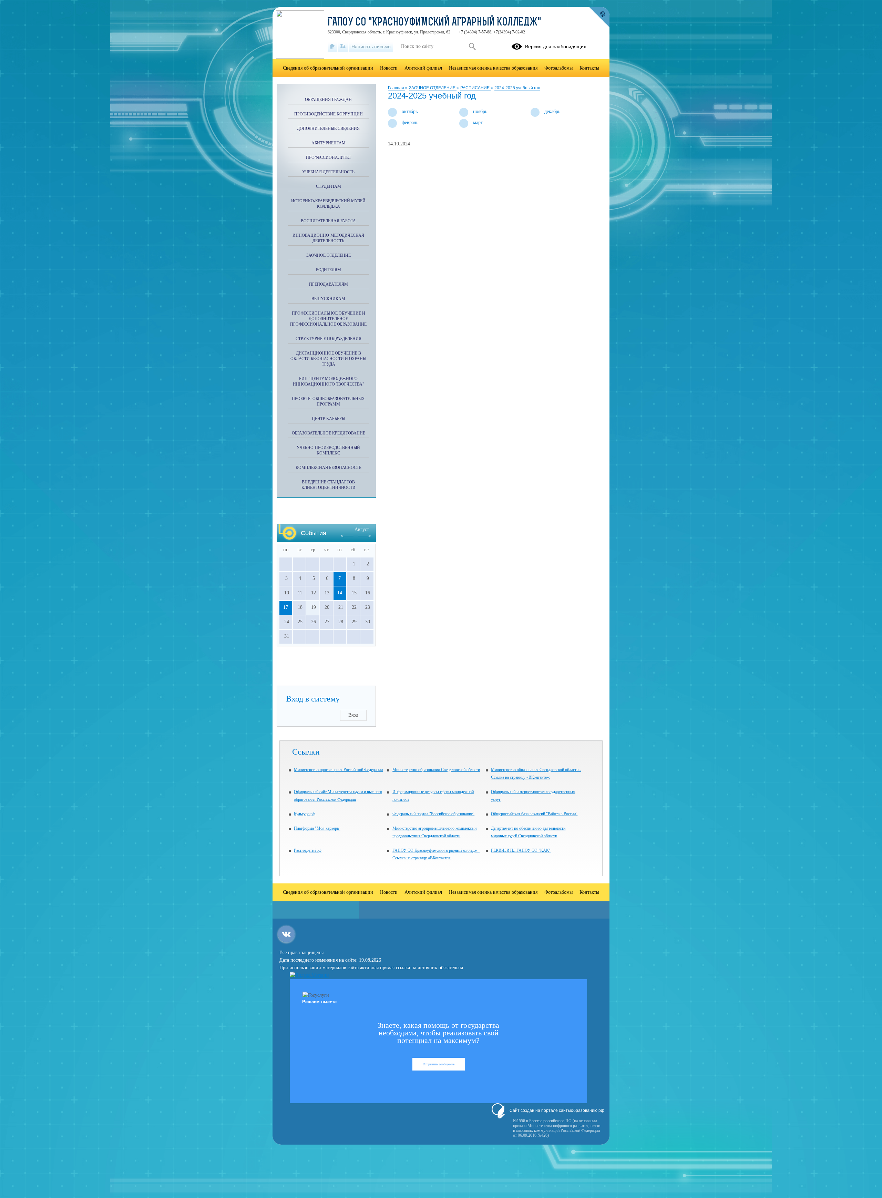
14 (339, 592)
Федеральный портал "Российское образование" (433, 813)
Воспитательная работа (328, 220)
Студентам (328, 186)
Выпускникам (328, 298)
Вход (353, 715)
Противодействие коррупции (328, 114)
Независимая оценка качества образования (493, 68)
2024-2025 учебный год (517, 87)
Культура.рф (304, 813)
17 (285, 607)
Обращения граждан (328, 99)
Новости (389, 68)
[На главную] (332, 46)
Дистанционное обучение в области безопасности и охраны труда (328, 359)
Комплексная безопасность (328, 467)
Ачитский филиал (423, 68)
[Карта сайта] (343, 46)
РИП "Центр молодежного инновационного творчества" (328, 381)
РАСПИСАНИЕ (475, 87)
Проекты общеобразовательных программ (328, 401)
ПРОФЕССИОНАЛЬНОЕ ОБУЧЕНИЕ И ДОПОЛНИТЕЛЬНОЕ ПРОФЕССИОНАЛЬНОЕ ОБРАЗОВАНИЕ (328, 319)
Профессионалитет (328, 157)
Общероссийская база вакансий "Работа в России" (534, 813)
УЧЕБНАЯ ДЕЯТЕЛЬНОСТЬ (328, 172)
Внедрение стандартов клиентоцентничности (328, 485)
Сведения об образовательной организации (328, 68)
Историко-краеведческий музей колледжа (328, 203)
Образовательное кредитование (328, 433)
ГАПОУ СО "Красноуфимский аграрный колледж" (434, 23)
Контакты (589, 68)
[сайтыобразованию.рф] (599, 17)
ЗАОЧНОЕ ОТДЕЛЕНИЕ (433, 87)
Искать (472, 46)
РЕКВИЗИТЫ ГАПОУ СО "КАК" (521, 850)
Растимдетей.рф (307, 850)
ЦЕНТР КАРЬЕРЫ (328, 418)
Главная (396, 87)
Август (362, 529)
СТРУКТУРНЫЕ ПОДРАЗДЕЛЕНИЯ (328, 338)
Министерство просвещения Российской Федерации (338, 769)
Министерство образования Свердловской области (436, 769)
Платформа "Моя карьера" (317, 828)
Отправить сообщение (438, 1064)
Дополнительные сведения (328, 128)
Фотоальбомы (558, 68)
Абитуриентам (328, 143)
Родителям (328, 269)
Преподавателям (328, 284)
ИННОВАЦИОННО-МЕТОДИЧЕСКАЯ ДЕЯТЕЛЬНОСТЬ (328, 238)
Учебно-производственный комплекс (328, 450)
